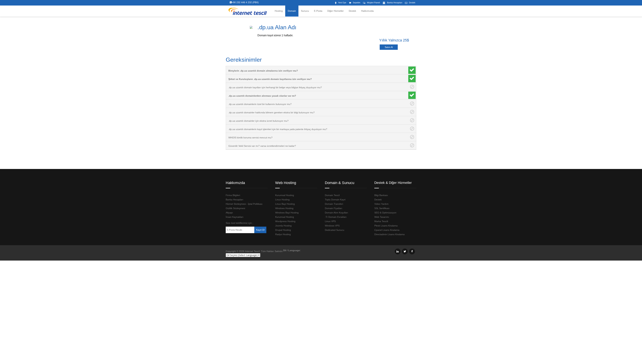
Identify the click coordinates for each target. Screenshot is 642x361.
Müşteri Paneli (373, 3)
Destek (412, 3)
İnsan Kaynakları (234, 217)
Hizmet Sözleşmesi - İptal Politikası (244, 204)
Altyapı (229, 212)
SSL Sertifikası (382, 208)
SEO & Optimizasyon (385, 212)
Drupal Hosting (283, 230)
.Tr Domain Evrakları (336, 217)
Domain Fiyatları (333, 208)
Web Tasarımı (381, 217)
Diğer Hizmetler (335, 11)
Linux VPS (330, 221)
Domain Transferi (334, 204)
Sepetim (356, 3)
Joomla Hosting (283, 225)
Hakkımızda (367, 11)
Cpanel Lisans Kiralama (386, 230)
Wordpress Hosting (285, 221)
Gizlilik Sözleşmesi (235, 208)
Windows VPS (332, 225)
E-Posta (318, 11)
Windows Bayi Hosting (287, 212)
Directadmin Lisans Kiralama (389, 234)
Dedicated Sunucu (334, 230)
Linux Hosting (282, 199)
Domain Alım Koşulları (336, 212)
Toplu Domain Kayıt (335, 199)
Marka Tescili (381, 221)
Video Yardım (381, 204)
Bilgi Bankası (381, 195)
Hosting (279, 11)
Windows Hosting (284, 208)
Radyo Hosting (283, 234)
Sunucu (305, 11)
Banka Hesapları (394, 3)
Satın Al (389, 47)
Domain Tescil (332, 195)
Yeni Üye (342, 3)
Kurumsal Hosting (284, 195)
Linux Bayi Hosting (285, 204)
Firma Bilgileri (233, 195)
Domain (292, 11)
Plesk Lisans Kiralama (386, 225)
